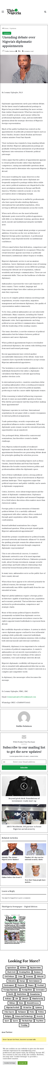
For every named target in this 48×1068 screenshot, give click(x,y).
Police (32, 1012)
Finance (31, 985)
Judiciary (8, 998)
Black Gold (11, 972)
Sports (15, 1021)
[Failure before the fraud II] (12, 869)
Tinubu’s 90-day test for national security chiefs (34, 858)
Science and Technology (24, 1016)
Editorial (40, 976)
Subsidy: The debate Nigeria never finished (10, 858)
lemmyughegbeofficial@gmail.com (21, 697)
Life (16, 998)
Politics (41, 1012)
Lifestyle (25, 998)
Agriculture (11, 968)
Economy (29, 976)
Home (6, 28)
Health (10, 994)
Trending (24, 1025)
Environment (9, 985)
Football (40, 985)
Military (12, 1003)
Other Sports (9, 1012)
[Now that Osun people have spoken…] (35, 870)
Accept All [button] (22, 1063)
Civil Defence (9, 976)
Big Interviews (35, 968)
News (21, 1003)
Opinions (13, 28)
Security (40, 1016)
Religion (8, 1016)
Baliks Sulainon (10, 51)
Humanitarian (35, 994)
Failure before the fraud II (12, 877)
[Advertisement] (32, 9)
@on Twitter (7, 1032)
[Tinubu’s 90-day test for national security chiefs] (35, 849)
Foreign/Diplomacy (10, 990)
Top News (39, 1021)
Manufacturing (37, 998)
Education (12, 981)
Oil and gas (27, 1007)
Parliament (22, 1012)
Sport (7, 1021)
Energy (22, 981)
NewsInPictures (33, 1003)
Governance (40, 990)
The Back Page (27, 1021)
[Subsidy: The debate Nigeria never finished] (12, 849)
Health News (21, 994)
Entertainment (34, 981)
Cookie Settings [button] (9, 1063)
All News (23, 968)
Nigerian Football (12, 1007)
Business (37, 972)
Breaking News (24, 972)
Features (21, 985)
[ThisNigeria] (14, 11)
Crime (20, 976)
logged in (13, 898)
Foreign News (27, 990)
